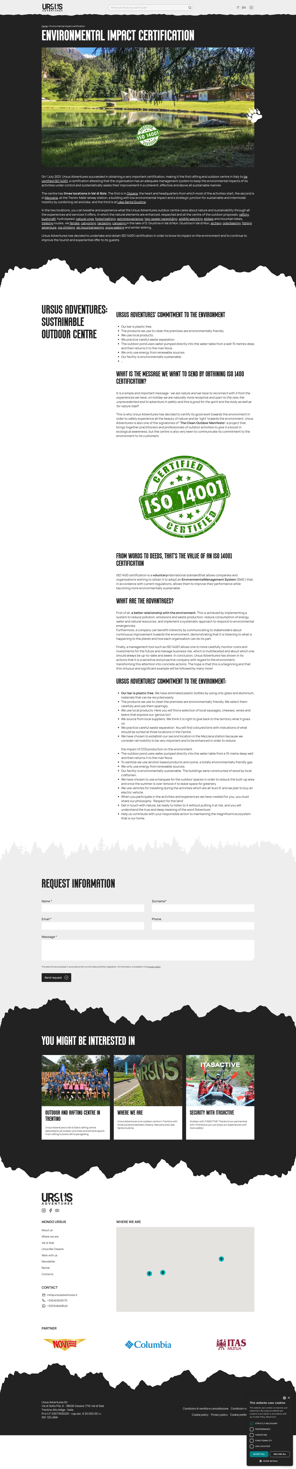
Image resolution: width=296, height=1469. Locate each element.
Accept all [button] (259, 1454)
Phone (156, 919)
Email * (46, 919)
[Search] (190, 7)
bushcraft (49, 219)
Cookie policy (200, 1414)
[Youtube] (57, 1210)
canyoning (88, 223)
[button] (149, 1273)
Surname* (159, 901)
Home (45, 26)
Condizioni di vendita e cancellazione (205, 1408)
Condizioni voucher (242, 1408)
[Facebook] (50, 1210)
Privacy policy (219, 1414)
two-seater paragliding (161, 219)
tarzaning (104, 223)
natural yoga (85, 219)
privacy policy (154, 966)
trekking (47, 223)
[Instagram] (44, 1210)
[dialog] (270, 1430)
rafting (244, 214)
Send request (53, 977)
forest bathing (105, 219)
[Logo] (52, 7)
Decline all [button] (280, 1454)
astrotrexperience (130, 219)
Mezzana (51, 198)
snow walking (114, 227)
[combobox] (284, 1397)
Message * (49, 937)
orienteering (232, 223)
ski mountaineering (90, 227)
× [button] (289, 1398)
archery (216, 223)
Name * (47, 901)
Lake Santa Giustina (131, 202)
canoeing (119, 223)
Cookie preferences (242, 1414)
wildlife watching (191, 219)
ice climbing (66, 227)
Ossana (132, 193)
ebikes (209, 219)
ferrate (75, 223)
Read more (271, 1417)
